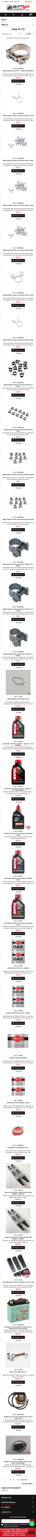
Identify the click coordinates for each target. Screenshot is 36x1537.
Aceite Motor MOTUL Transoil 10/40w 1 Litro (18, 924)
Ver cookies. (21, 1535)
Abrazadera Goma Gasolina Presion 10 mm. (18, 385)
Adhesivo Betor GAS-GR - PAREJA (18, 1013)
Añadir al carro (18, 81)
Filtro (29, 34)
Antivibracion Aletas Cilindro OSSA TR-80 (18, 1282)
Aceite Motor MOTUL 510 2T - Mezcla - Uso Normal (18, 744)
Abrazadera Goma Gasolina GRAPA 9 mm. (18, 340)
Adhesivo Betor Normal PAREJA (18, 1103)
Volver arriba (28, 1484)
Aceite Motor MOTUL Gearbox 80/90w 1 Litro (18, 834)
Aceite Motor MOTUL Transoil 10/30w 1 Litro (18, 879)
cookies (18, 1529)
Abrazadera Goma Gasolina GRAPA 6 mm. (18, 250)
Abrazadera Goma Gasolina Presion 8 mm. (18, 519)
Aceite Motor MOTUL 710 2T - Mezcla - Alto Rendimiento (18, 789)
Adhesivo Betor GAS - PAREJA (18, 968)
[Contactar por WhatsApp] (32, 1523)
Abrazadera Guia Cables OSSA (18, 699)
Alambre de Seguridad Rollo (18, 1148)
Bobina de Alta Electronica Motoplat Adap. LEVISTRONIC (18, 1462)
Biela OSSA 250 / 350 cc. (18, 1372)
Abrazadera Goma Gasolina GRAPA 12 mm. (18, 116)
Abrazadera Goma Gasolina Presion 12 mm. (18, 430)
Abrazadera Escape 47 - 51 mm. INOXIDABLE (18, 71)
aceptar (31, 1532)
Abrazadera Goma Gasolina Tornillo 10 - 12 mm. (18, 565)
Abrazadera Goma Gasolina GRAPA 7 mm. (18, 295)
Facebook (4, 1490)
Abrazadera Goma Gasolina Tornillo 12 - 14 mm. (18, 610)
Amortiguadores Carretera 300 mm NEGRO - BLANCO (18, 1193)
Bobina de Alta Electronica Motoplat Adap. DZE (18, 1417)
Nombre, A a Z (11, 34)
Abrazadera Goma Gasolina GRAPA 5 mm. (18, 205)
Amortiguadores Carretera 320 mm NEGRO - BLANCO (18, 1238)
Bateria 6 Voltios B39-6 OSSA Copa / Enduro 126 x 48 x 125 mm (18, 1328)
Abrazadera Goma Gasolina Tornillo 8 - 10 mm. (18, 655)
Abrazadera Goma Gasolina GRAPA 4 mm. (18, 160)
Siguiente (24, 1480)
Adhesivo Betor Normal (18, 1058)
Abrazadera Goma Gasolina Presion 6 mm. (18, 475)
